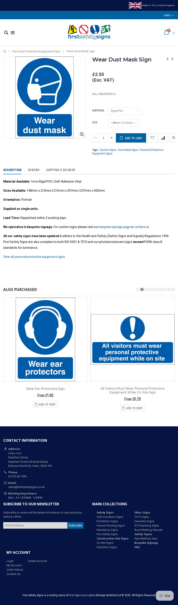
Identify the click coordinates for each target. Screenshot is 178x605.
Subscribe (75, 525)
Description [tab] (12, 169)
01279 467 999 (17, 476)
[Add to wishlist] (152, 138)
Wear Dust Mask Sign (121, 59)
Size (95, 122)
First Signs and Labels (82, 595)
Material (98, 110)
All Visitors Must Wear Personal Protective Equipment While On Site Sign (133, 391)
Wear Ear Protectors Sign (45, 389)
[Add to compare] (163, 138)
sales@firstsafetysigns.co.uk (26, 487)
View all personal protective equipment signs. (34, 256)
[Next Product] (172, 58)
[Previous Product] (167, 58)
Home (5, 51)
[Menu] (13, 32)
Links (167, 15)
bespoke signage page (114, 227)
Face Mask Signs (128, 149)
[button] (138, 289)
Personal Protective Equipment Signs (36, 51)
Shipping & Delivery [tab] (60, 169)
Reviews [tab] (34, 169)
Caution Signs (107, 149)
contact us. (142, 227)
